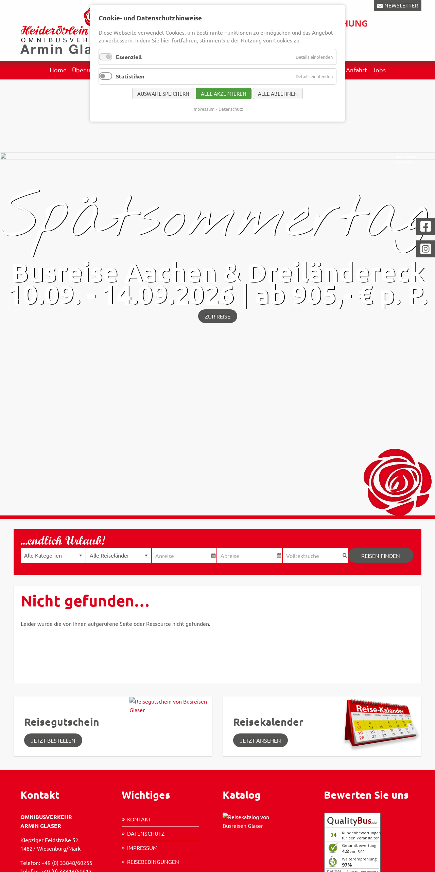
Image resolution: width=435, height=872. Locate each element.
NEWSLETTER (401, 5)
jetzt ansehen (260, 740)
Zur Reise (217, 316)
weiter (421, 304)
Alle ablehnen (278, 93)
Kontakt (139, 819)
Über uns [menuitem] (84, 69)
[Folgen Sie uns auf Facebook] (425, 226)
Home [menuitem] (58, 69)
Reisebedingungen (153, 861)
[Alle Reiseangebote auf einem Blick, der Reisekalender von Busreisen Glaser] (379, 723)
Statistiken (130, 76)
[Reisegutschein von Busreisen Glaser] (170, 725)
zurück (14, 304)
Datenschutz (145, 833)
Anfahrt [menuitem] (356, 69)
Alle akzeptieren (223, 93)
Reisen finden (380, 555)
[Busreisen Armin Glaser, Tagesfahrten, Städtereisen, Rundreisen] (68, 29)
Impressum (142, 847)
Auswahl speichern (163, 93)
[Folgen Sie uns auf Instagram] (425, 249)
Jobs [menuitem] (379, 69)
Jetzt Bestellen (53, 740)
